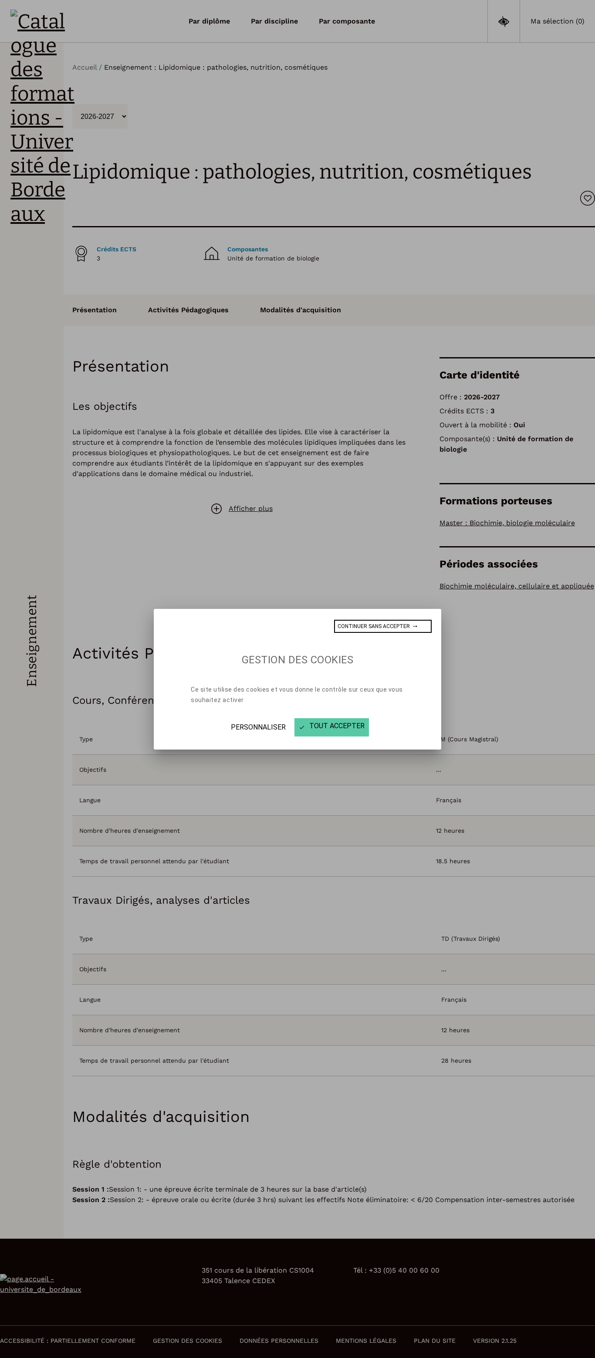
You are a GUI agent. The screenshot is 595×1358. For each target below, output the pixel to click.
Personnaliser (258, 727)
